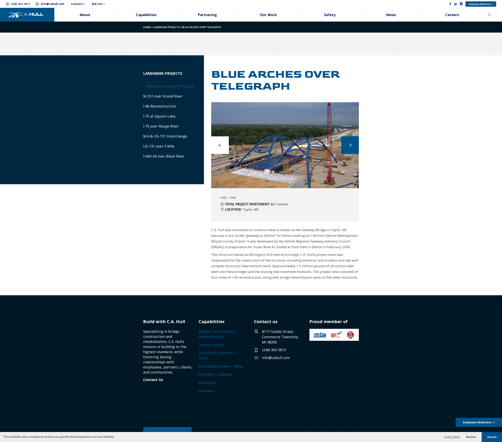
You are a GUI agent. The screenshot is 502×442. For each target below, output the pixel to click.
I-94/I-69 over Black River (164, 156)
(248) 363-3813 (20, 4)
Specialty (206, 390)
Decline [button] (471, 436)
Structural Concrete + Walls (217, 355)
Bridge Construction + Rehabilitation (217, 334)
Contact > (78, 4)
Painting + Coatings (215, 374)
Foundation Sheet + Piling (221, 366)
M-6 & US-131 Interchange (165, 136)
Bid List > (98, 4)
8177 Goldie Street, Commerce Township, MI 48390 (280, 336)
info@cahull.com (52, 4)
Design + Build (211, 345)
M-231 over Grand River (163, 96)
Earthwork (207, 382)
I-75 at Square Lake (159, 116)
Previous (220, 145)
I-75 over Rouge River (161, 126)
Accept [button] (492, 436)
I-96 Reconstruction (159, 106)
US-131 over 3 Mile (158, 146)
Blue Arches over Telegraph (170, 86)
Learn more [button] (452, 436)
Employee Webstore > (480, 4)
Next (350, 145)
